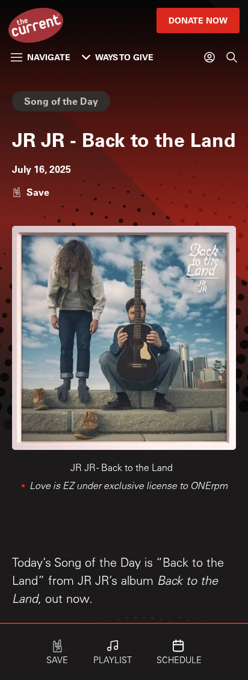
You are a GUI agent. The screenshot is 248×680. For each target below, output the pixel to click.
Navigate (48, 57)
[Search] (232, 57)
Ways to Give (124, 57)
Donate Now (198, 20)
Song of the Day (61, 101)
